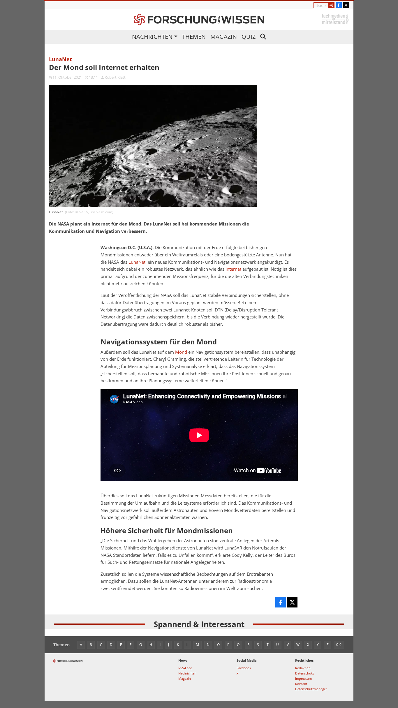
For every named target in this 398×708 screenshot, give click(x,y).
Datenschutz (304, 673)
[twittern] (292, 602)
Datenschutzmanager (311, 689)
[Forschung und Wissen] (199, 19)
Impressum (303, 678)
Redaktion (303, 668)
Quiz (249, 36)
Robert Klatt (115, 77)
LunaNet (136, 262)
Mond (181, 352)
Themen (194, 36)
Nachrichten (152, 36)
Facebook (244, 668)
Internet (233, 269)
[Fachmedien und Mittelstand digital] (335, 18)
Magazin (223, 36)
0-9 (338, 644)
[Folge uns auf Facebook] (339, 5)
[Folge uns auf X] (346, 5)
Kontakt (301, 683)
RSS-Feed (185, 668)
